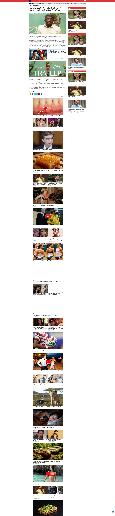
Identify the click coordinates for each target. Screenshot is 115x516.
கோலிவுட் (33, 0)
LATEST (69, 8)
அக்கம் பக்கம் (48, 0)
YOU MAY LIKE (71, 71)
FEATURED (70, 34)
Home (30, 5)
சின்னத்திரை (37, 0)
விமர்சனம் (59, 0)
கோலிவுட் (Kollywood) (36, 5)
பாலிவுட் (41, 0)
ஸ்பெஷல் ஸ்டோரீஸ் (54, 0)
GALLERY (62, 0)
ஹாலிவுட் (44, 0)
